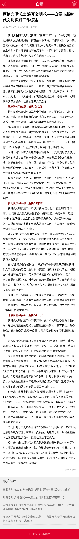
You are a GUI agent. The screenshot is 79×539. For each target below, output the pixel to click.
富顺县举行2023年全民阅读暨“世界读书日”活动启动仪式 (36, 489)
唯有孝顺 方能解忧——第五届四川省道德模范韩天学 (34, 497)
